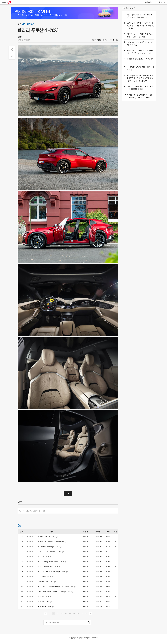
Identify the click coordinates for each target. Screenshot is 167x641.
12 (53, 613)
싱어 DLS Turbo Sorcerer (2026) (49, 551)
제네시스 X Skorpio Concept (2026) (51, 541)
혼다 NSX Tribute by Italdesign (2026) (51, 571)
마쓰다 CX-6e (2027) (45, 581)
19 (82, 613)
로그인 (163, 2)
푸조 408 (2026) (43, 601)
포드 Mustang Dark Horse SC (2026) (51, 561)
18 (78, 613)
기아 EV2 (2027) (44, 596)
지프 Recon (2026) (44, 606)
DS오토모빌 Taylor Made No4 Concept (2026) (54, 591)
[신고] (117, 40)
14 (61, 613)
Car (23, 24)
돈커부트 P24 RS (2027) (46, 536)
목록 (67, 493)
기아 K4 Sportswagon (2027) (48, 566)
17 (74, 613)
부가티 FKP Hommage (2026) (48, 546)
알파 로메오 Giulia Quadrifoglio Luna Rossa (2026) (56, 586)
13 (57, 613)
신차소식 (30, 24)
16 (70, 613)
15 (66, 613)
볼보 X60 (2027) (44, 556)
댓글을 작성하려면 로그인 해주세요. (32, 511)
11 (49, 613)
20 (86, 613)
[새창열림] (7, 2)
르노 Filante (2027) (45, 576)
